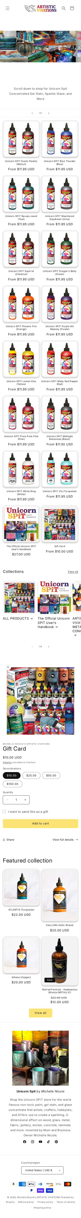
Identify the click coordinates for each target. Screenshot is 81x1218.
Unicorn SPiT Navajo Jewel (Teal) (21, 218)
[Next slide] (49, 113)
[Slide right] (49, 647)
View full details (63, 839)
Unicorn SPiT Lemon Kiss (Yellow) (21, 383)
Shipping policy (42, 1207)
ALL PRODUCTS (16, 618)
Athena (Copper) (21, 977)
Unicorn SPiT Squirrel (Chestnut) (21, 273)
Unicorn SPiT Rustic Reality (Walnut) (21, 163)
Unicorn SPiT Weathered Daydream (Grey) (59, 218)
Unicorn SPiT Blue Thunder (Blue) (60, 163)
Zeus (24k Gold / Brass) (59, 925)
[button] (7, 8)
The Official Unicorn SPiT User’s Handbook (21, 548)
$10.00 (12, 775)
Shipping (7, 762)
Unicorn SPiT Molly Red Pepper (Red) (59, 383)
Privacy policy (45, 1202)
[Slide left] (32, 647)
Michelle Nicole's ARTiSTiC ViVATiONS (38, 1197)
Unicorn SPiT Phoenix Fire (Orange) (21, 328)
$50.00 (51, 775)
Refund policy (26, 1202)
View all (73, 571)
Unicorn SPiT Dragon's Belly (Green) (59, 273)
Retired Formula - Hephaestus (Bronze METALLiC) (59, 991)
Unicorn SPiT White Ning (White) (21, 493)
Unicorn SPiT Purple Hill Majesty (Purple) (60, 328)
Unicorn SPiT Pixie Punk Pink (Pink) (21, 438)
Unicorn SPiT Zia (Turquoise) (60, 491)
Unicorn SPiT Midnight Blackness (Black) (60, 438)
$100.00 (12, 783)
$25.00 (31, 775)
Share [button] (10, 839)
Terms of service (66, 1202)
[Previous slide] (32, 113)
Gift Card (59, 546)
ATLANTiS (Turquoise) (21, 909)
